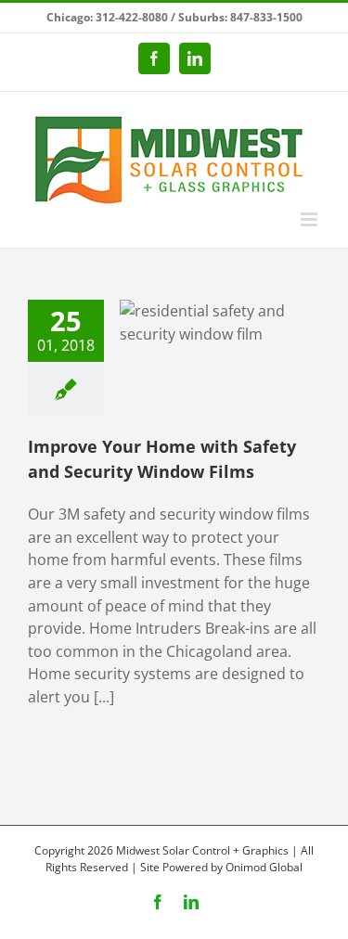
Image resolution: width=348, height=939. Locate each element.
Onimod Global (264, 867)
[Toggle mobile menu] (310, 219)
